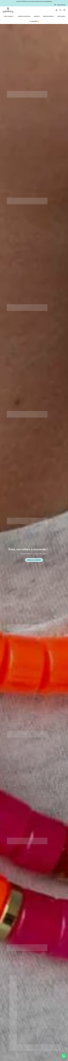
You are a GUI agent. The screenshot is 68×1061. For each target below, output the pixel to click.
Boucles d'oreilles (48, 16)
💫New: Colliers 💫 (8, 16)
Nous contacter (61, 4)
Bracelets (37, 16)
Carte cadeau (61, 16)
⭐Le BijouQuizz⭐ (34, 21)
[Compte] (56, 10)
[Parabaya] (8, 10)
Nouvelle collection (24, 16)
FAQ (55, 4)
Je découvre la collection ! (34, 560)
